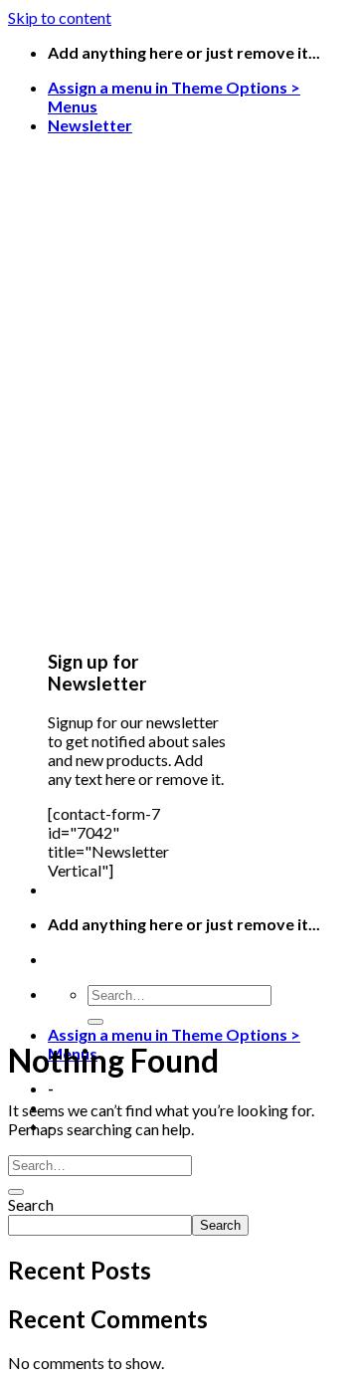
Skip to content (59, 17)
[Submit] (95, 1022)
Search (31, 1204)
